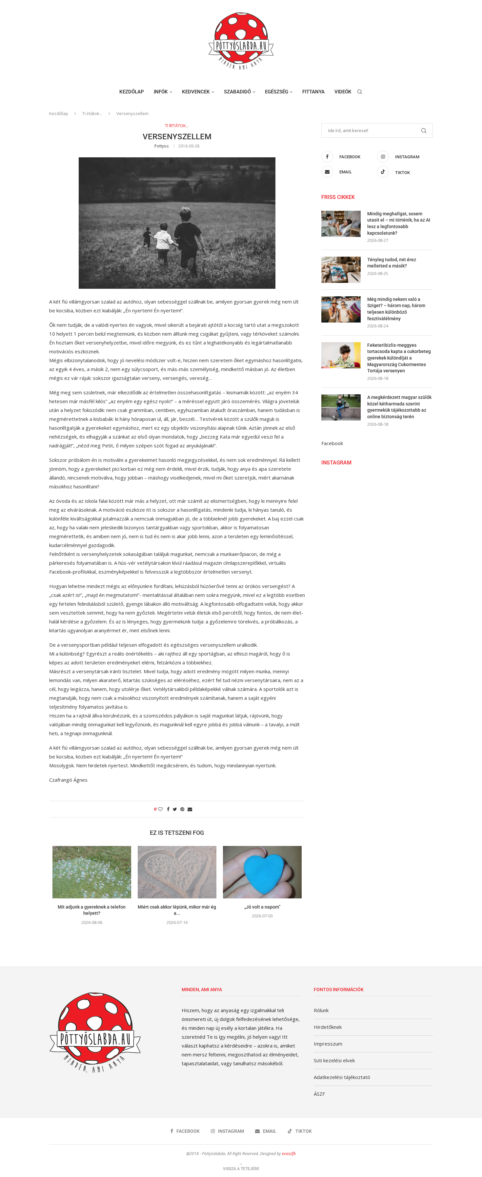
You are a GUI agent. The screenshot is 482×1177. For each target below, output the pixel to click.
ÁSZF (319, 1093)
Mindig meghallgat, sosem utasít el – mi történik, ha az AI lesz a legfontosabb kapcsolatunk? (398, 223)
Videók (342, 92)
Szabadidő (237, 92)
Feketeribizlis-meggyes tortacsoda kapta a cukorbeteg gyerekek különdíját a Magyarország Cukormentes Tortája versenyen (399, 358)
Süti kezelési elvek (334, 1060)
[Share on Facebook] (168, 809)
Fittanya (313, 92)
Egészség (276, 92)
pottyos (161, 146)
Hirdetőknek (328, 1027)
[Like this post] (160, 809)
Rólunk (321, 1010)
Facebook (332, 443)
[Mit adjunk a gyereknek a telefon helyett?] (91, 872)
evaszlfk (289, 1153)
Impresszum (328, 1043)
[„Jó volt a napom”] (262, 872)
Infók (161, 92)
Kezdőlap (131, 92)
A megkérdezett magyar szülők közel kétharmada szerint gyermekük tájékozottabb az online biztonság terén (399, 407)
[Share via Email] (190, 809)
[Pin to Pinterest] (182, 809)
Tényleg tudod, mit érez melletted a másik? (391, 263)
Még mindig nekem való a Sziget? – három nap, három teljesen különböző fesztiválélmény (396, 309)
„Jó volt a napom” (262, 907)
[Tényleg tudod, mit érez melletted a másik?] (341, 270)
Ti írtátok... (92, 113)
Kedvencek (196, 92)
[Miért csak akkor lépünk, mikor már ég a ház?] (177, 872)
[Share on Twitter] (175, 809)
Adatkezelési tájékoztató (342, 1077)
